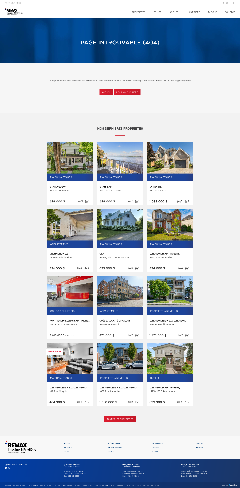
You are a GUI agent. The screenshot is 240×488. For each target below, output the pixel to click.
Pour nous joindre (127, 92)
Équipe (157, 12)
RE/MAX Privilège (115, 447)
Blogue (212, 12)
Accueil (106, 92)
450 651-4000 (132, 476)
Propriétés (138, 12)
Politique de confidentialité (106, 485)
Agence (174, 12)
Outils (111, 452)
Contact (230, 12)
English (199, 447)
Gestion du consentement (148, 485)
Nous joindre (14, 3)
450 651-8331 (73, 476)
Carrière (194, 12)
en (234, 3)
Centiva (233, 485)
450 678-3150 (191, 476)
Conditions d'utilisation (127, 485)
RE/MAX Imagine (114, 443)
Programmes (157, 443)
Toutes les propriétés (120, 419)
